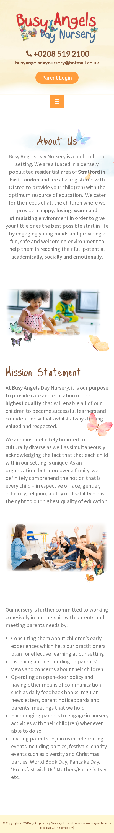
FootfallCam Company (57, 828)
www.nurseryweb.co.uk (94, 823)
